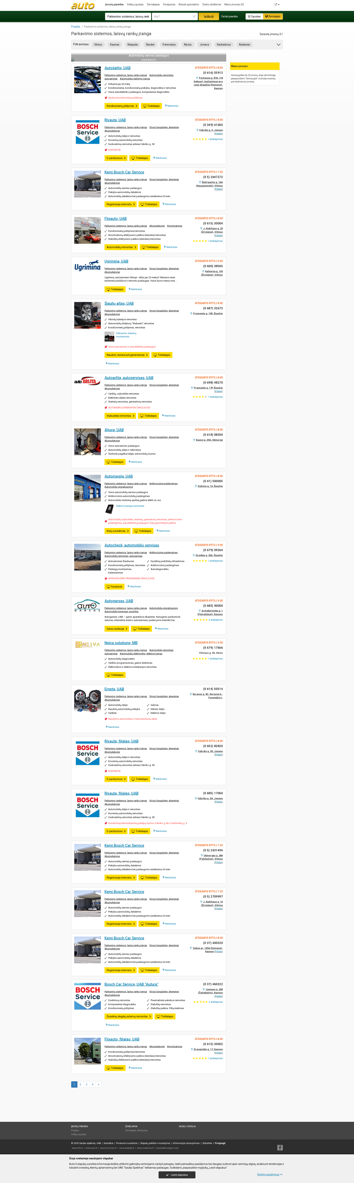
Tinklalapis (153, 105)
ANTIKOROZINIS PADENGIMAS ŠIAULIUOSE (131, 578)
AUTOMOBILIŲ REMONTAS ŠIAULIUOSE (129, 407)
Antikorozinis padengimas (163, 483)
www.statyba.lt (126, 1148)
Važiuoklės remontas (119, 415)
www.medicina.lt (145, 1148)
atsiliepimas (215, 139)
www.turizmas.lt (108, 1148)
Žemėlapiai (153, 4)
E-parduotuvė (114, 158)
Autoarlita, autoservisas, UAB (129, 377)
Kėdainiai (244, 44)
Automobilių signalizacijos (119, 486)
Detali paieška (229, 16)
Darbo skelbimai (211, 4)
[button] (279, 45)
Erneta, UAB (114, 689)
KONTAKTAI (114, 149)
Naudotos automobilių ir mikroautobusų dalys (132, 718)
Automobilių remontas (120, 247)
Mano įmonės (234, 4)
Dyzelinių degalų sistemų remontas (127, 1016)
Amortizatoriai (174, 225)
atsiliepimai (216, 619)
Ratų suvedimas (116, 530)
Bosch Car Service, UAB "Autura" (131, 984)
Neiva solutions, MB (121, 643)
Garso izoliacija (115, 628)
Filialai (218, 133)
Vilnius (98, 44)
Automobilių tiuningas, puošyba (121, 611)
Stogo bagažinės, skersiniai (164, 127)
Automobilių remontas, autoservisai (123, 556)
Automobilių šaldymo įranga (135, 78)
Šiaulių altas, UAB (119, 303)
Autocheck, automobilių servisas (132, 545)
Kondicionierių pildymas (120, 105)
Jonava (204, 44)
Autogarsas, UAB (119, 601)
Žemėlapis (274, 16)
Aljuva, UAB (114, 430)
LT (276, 4)
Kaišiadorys (224, 44)
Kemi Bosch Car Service (124, 172)
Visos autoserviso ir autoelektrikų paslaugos (132, 346)
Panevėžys (169, 44)
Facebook (116, 586)
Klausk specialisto (189, 4)
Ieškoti (209, 16)
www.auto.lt (91, 1148)
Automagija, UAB (119, 476)
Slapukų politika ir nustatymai (155, 1143)
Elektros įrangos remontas (130, 506)
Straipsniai (169, 4)
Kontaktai (108, 1143)
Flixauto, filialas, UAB (122, 1039)
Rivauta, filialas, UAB (121, 741)
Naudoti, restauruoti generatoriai (126, 354)
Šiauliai (150, 44)
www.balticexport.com (167, 1148)
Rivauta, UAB (115, 120)
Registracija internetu (119, 204)
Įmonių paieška (114, 4)
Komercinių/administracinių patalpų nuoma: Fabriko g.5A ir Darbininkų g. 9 (147, 823)
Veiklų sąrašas (135, 4)
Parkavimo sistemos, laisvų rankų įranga (126, 75)
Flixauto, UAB (116, 218)
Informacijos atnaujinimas (186, 1143)
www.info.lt (77, 1148)
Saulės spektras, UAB (90, 1143)
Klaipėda (133, 44)
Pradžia (75, 1130)
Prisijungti (220, 1143)
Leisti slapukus (179, 1174)
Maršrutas (172, 105)
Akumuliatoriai (112, 130)
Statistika (207, 1143)
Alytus (188, 44)
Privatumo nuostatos (127, 1143)
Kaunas (114, 44)
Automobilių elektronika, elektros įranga (141, 653)
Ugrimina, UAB (116, 261)
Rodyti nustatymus (268, 1174)
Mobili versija (187, 1126)
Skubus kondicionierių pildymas (125, 97)
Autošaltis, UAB (118, 68)
